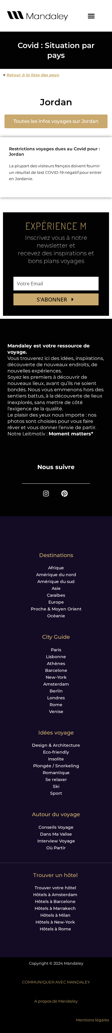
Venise (56, 711)
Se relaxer (56, 779)
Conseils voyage (56, 827)
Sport (56, 793)
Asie (56, 588)
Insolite (56, 759)
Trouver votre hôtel (55, 887)
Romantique (56, 772)
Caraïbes (56, 595)
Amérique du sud (56, 581)
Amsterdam (56, 684)
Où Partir (56, 847)
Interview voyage (56, 841)
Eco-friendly (56, 752)
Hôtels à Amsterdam (55, 894)
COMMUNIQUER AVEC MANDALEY (56, 982)
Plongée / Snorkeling (56, 765)
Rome (56, 704)
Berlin (56, 691)
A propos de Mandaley (56, 1001)
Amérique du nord (56, 574)
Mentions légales (92, 1020)
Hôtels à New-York (55, 922)
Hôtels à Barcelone (55, 901)
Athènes (56, 663)
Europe (56, 602)
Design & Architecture (56, 745)
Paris (56, 649)
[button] (91, 15)
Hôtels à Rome (55, 929)
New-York (56, 677)
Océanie (56, 615)
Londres (56, 697)
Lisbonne (56, 656)
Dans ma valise (56, 834)
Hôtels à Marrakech (55, 908)
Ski (56, 786)
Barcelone (56, 670)
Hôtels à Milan (55, 915)
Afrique (56, 567)
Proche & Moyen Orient (56, 609)
